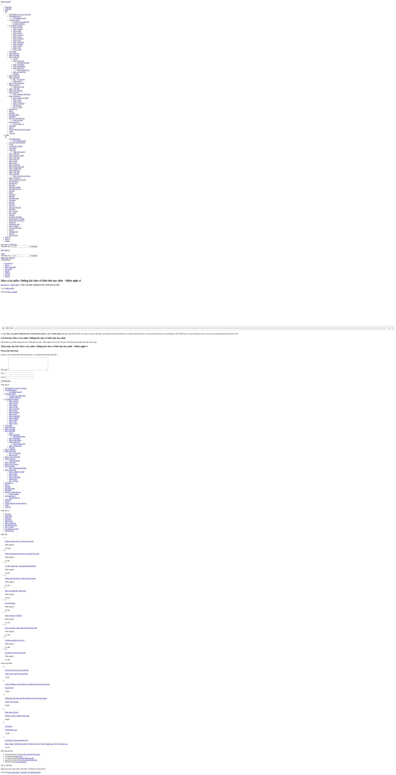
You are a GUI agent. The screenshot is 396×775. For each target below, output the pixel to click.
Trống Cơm (18, 756)
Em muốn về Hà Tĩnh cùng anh (15, 653)
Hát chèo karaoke (15, 187)
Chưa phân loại (14, 53)
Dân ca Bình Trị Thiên (16, 155)
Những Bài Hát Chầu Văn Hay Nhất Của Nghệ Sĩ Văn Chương (26, 698)
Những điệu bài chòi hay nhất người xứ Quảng (20, 578)
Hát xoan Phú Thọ (23, 70)
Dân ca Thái (17, 50)
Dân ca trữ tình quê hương (21, 94)
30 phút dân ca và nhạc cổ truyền (20, 14)
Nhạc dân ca (5, 285)
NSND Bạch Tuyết (20, 744)
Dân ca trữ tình (14, 92)
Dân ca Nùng (17, 46)
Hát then (12, 113)
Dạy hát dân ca (14, 181)
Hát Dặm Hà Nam (15, 189)
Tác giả (7, 274)
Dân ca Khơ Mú (18, 42)
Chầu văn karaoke (19, 152)
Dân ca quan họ (14, 85)
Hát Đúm (12, 209)
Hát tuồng (12, 116)
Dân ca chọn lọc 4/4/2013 (13, 615)
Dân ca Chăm (17, 29)
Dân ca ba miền (14, 55)
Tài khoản (13, 244)
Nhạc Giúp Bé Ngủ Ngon (31, 754)
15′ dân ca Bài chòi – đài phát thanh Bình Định (20, 566)
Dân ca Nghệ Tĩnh (15, 168)
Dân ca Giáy (17, 37)
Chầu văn (12, 150)
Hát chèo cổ (13, 109)
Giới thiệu (8, 9)
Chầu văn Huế (18, 120)
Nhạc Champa (13, 226)
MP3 (6, 12)
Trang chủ (8, 7)
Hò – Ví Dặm (17, 107)
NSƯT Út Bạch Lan (60, 744)
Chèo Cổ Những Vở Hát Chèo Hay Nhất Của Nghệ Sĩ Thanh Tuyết (27, 684)
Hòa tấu (11, 215)
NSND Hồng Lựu (11, 730)
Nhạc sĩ (7, 239)
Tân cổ (11, 128)
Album (7, 241)
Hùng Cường (9, 744)
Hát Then (12, 194)
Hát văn (11, 202)
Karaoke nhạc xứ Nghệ (16, 219)
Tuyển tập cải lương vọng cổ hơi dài (16, 670)
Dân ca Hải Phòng (19, 66)
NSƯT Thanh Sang (46, 744)
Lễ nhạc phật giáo (19, 24)
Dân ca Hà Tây (14, 159)
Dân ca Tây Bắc (14, 89)
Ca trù (15, 59)
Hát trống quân (14, 115)
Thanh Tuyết (9, 688)
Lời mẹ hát (8, 726)
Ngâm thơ (12, 126)
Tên (3, 373)
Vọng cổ (12, 133)
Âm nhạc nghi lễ (14, 20)
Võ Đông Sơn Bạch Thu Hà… (15, 640)
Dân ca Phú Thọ (18, 68)
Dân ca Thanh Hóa (19, 72)
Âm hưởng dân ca (15, 16)
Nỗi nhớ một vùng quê (26, 758)
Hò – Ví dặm (13, 211)
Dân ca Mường (18, 44)
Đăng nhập (4, 258)
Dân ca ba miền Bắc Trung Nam (15, 591)
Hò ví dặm (12, 213)
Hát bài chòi (17, 105)
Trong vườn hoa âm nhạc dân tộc (20, 129)
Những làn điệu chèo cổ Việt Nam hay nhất (19, 541)
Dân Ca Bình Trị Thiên (20, 98)
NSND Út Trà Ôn (34, 744)
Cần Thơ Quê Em (21, 762)
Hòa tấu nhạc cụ (14, 122)
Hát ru (11, 111)
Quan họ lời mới (18, 87)
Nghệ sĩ (7, 237)
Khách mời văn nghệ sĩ (16, 220)
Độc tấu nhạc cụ (18, 124)
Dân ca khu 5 (17, 102)
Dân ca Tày (17, 48)
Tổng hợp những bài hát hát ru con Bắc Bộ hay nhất (22, 554)
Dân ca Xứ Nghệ (18, 103)
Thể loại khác (13, 232)
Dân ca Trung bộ (14, 96)
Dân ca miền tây (14, 76)
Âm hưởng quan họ (19, 18)
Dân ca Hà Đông (18, 65)
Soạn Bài (24, 772)
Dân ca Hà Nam (18, 61)
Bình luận (4, 370)
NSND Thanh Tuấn (22, 716)
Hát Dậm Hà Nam (23, 63)
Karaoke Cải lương (15, 217)
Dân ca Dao (17, 31)
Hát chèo (12, 185)
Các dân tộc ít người (15, 26)
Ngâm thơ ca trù (14, 224)
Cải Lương (12, 52)
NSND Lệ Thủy (10, 716)
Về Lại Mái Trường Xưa (29, 760)
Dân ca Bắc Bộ (14, 57)
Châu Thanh (9, 674)
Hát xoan (12, 206)
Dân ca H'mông (18, 39)
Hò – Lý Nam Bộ (19, 79)
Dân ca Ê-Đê (17, 33)
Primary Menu (6, 260)
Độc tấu (11, 233)
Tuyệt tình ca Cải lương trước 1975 (16, 740)
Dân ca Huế (17, 100)
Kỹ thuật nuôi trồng (34, 772)
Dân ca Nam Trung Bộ (16, 83)
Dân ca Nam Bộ (14, 78)
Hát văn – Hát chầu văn (17, 118)
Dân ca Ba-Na (18, 27)
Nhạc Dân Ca (5, 244)
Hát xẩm (16, 74)
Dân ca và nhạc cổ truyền (17, 180)
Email (3, 377)
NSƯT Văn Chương (11, 702)
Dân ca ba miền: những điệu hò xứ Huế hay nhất (21, 628)
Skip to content (6, 2)
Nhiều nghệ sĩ (15, 285)
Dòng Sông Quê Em (11, 712)
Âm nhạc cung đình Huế (21, 22)
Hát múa (12, 191)
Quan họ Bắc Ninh (15, 228)
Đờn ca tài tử (17, 81)
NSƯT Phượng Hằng (21, 674)
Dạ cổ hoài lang (10, 603)
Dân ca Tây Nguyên (15, 90)
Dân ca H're (17, 40)
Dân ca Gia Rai (18, 35)
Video (11, 131)
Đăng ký (12, 258)
